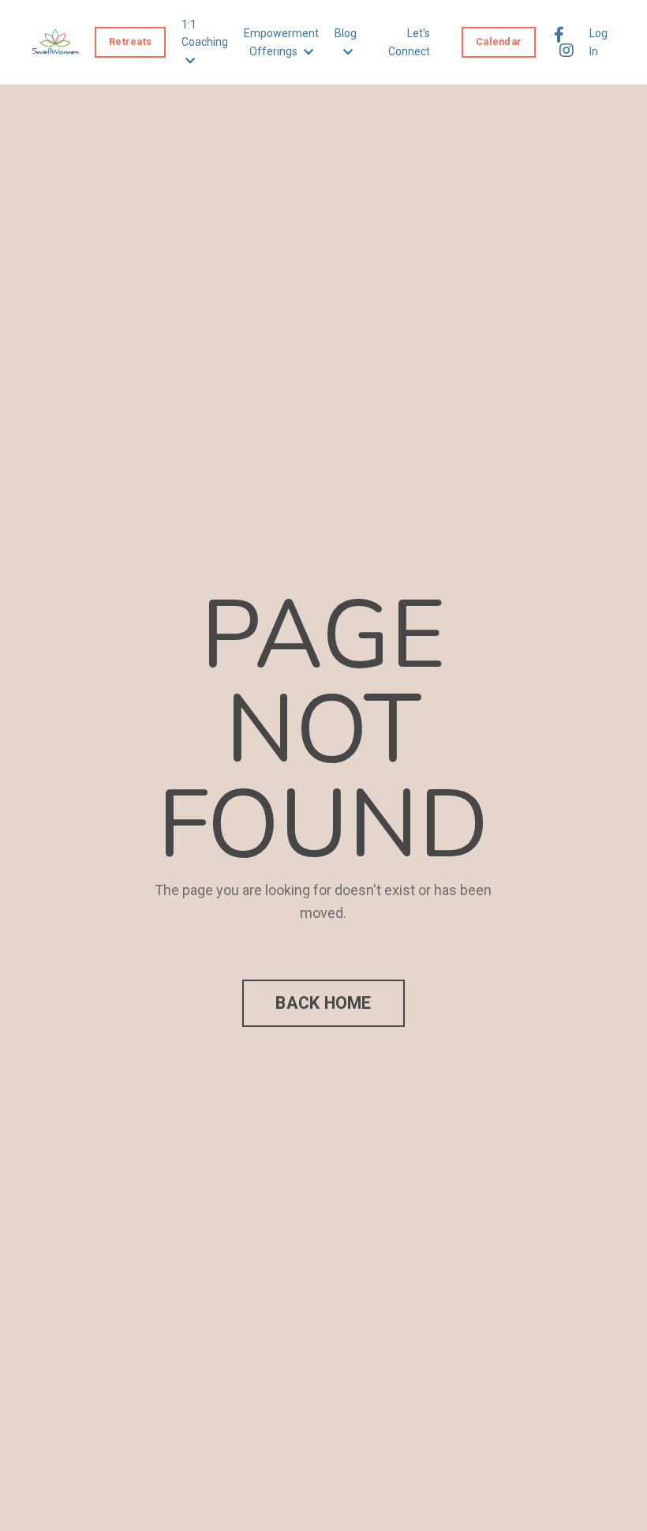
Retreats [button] (130, 41)
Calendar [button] (499, 41)
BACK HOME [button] (323, 1003)
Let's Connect (409, 42)
